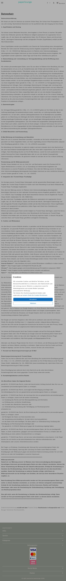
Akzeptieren (33, 299)
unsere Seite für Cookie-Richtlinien (35, 295)
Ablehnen (33, 303)
